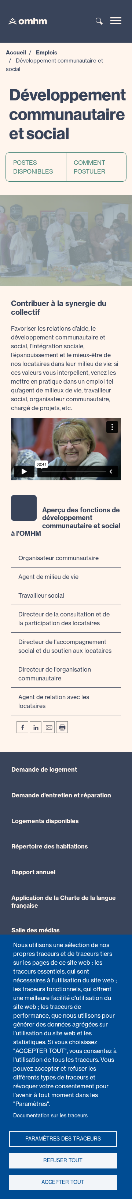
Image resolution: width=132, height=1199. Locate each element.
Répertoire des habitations (49, 846)
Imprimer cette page (62, 727)
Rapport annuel (33, 872)
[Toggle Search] (99, 21)
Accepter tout (62, 1182)
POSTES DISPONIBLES (33, 167)
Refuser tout (62, 1160)
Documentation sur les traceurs (50, 1115)
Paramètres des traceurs (63, 1139)
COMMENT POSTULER (89, 167)
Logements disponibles (45, 821)
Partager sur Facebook (22, 727)
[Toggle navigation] (116, 20)
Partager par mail (49, 727)
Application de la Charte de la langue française (63, 901)
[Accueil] (23, 20)
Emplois (46, 52)
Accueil (16, 52)
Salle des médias (35, 930)
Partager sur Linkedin (35, 727)
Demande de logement (44, 769)
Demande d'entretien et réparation (61, 795)
